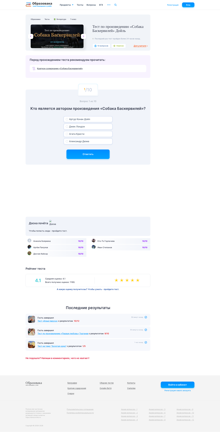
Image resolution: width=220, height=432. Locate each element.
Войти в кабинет (177, 384)
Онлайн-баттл (106, 388)
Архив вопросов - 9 (185, 409)
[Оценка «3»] (127, 280)
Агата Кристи (76, 134)
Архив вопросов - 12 (185, 420)
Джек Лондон (77, 126)
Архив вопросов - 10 (185, 413)
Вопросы (91, 5)
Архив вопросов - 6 (157, 413)
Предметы (65, 5)
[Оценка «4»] (133, 280)
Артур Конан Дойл (79, 119)
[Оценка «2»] (122, 280)
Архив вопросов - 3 (129, 416)
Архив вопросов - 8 (157, 420)
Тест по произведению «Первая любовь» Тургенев (63, 333)
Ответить (88, 154)
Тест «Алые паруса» (48, 321)
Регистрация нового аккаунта (177, 390)
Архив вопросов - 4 (129, 420)
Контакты (131, 383)
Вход (188, 5)
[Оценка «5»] (138, 280)
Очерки (70, 393)
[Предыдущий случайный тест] (30, 36)
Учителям (131, 388)
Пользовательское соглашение (80, 409)
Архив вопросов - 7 (157, 416)
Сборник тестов (107, 383)
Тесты (80, 5)
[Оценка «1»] (117, 280)
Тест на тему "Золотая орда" (52, 346)
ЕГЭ (101, 5)
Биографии (72, 383)
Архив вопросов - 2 (129, 413)
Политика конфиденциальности (80, 413)
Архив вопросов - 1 (129, 409)
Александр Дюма (79, 141)
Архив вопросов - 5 (157, 409)
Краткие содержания (76, 388)
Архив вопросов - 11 (185, 416)
